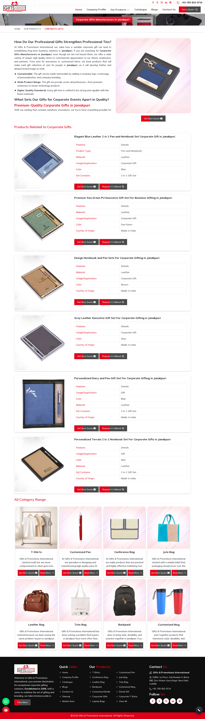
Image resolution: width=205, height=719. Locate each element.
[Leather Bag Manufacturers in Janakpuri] (36, 600)
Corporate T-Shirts (128, 696)
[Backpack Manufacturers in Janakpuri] (125, 600)
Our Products (118, 9)
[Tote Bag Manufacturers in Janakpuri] (80, 600)
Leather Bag (36, 624)
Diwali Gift (124, 691)
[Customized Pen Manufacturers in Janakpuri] (80, 528)
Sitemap (66, 696)
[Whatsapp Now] (5, 701)
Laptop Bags (98, 701)
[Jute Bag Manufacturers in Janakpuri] (169, 528)
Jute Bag (168, 552)
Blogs (154, 9)
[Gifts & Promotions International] (14, 7)
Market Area (68, 701)
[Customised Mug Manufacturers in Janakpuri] (169, 600)
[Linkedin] (166, 2)
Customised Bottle (101, 691)
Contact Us (169, 9)
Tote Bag (80, 624)
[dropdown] (128, 9)
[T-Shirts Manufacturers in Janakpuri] (36, 528)
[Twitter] (157, 2)
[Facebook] (153, 2)
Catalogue (140, 9)
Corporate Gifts (99, 696)
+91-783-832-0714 (192, 2)
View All (123, 701)
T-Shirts (36, 552)
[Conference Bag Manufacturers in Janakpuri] (125, 528)
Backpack (124, 624)
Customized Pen (80, 552)
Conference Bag (124, 552)
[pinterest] (170, 2)
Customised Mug (168, 624)
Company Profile (96, 9)
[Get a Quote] (5, 710)
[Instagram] (162, 2)
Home (78, 9)
